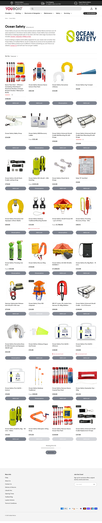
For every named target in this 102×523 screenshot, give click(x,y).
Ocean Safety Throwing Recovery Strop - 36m (83, 219)
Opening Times (9, 493)
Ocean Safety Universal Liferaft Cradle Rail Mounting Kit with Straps (62, 135)
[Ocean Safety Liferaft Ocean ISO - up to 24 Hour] (62, 206)
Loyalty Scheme (9, 500)
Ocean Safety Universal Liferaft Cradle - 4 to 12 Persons (86, 304)
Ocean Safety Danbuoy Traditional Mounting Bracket (38, 219)
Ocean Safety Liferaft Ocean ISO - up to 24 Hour (62, 219)
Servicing (67, 13)
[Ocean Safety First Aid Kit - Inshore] (15, 375)
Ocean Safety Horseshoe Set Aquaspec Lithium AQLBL (14, 219)
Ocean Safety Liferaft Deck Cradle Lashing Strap (13, 179)
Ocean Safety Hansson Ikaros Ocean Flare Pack (61, 429)
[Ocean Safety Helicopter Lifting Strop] (39, 416)
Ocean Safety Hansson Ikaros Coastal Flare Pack (61, 389)
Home (6, 18)
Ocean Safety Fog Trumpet (84, 85)
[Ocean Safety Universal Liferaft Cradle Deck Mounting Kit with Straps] (86, 120)
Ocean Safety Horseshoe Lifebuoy (60, 86)
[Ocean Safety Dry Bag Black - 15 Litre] (86, 250)
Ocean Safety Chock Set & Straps (60, 179)
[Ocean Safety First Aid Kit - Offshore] (62, 331)
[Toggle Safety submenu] (61, 13)
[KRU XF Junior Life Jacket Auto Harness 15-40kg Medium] (62, 290)
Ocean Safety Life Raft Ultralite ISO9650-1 (62, 264)
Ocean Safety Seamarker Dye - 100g (85, 389)
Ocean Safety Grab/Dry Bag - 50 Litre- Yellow (15, 429)
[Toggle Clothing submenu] (22, 13)
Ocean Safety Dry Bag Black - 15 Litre (86, 264)
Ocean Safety (12, 18)
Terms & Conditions (11, 503)
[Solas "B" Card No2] (86, 165)
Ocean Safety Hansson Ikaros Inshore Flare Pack (38, 86)
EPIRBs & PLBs (26, 36)
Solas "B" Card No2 (81, 178)
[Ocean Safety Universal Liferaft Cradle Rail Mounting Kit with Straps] (62, 120)
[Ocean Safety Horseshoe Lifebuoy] (62, 72)
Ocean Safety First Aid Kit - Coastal (84, 345)
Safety (58, 13)
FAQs (6, 477)
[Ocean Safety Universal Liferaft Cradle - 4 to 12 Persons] (86, 290)
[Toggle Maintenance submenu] (53, 13)
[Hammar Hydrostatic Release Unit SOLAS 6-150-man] (15, 290)
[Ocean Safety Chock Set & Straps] (62, 165)
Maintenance (48, 13)
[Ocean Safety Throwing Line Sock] (15, 250)
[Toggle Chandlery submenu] (13, 13)
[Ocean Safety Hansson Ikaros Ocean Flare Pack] (62, 416)
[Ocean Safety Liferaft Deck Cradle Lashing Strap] (15, 165)
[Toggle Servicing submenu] (71, 13)
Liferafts (12, 36)
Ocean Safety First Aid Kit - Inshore (13, 389)
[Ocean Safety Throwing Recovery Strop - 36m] (86, 206)
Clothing (18, 13)
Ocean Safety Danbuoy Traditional (36, 389)
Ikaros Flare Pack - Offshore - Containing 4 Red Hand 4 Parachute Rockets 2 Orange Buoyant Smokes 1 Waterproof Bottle (14, 88)
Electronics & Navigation (32, 13)
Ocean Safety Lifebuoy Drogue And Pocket (38, 345)
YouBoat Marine (12, 515)
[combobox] (56, 8)
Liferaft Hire (8, 490)
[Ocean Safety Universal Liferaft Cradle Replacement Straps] (86, 416)
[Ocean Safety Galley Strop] (15, 120)
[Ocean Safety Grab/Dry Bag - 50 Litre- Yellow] (15, 416)
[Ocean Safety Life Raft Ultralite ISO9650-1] (62, 250)
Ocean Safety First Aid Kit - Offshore (60, 345)
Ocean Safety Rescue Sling (37, 263)
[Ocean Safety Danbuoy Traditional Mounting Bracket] (39, 206)
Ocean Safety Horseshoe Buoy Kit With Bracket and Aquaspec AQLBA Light (14, 346)
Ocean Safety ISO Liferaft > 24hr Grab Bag (39, 179)
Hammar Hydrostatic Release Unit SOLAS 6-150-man (14, 304)
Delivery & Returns (10, 487)
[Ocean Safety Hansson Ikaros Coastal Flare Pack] (62, 375)
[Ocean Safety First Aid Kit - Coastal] (86, 331)
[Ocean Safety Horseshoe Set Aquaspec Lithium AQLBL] (15, 206)
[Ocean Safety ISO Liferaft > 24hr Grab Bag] (39, 165)
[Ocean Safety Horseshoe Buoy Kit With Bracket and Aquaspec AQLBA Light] (15, 331)
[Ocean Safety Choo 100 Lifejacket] (39, 290)
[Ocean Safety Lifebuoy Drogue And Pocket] (39, 331)
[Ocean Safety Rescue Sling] (39, 250)
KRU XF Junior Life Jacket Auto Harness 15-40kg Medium (61, 304)
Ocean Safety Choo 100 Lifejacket (36, 304)
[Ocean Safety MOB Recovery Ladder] (39, 120)
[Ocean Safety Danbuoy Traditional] (39, 375)
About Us (8, 481)
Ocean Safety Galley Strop (13, 133)
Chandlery (8, 13)
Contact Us (13, 45)
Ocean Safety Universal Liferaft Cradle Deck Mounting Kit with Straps (86, 135)
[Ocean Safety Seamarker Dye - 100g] (86, 375)
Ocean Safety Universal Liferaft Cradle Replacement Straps (86, 429)
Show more (51, 452)
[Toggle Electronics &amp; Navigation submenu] (41, 13)
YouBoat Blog (9, 497)
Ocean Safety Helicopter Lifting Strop (39, 429)
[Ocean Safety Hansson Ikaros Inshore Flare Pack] (39, 72)
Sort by (7, 56)
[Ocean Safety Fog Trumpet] (86, 72)
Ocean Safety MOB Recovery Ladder (38, 134)
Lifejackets (19, 36)
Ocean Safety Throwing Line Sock (14, 264)
